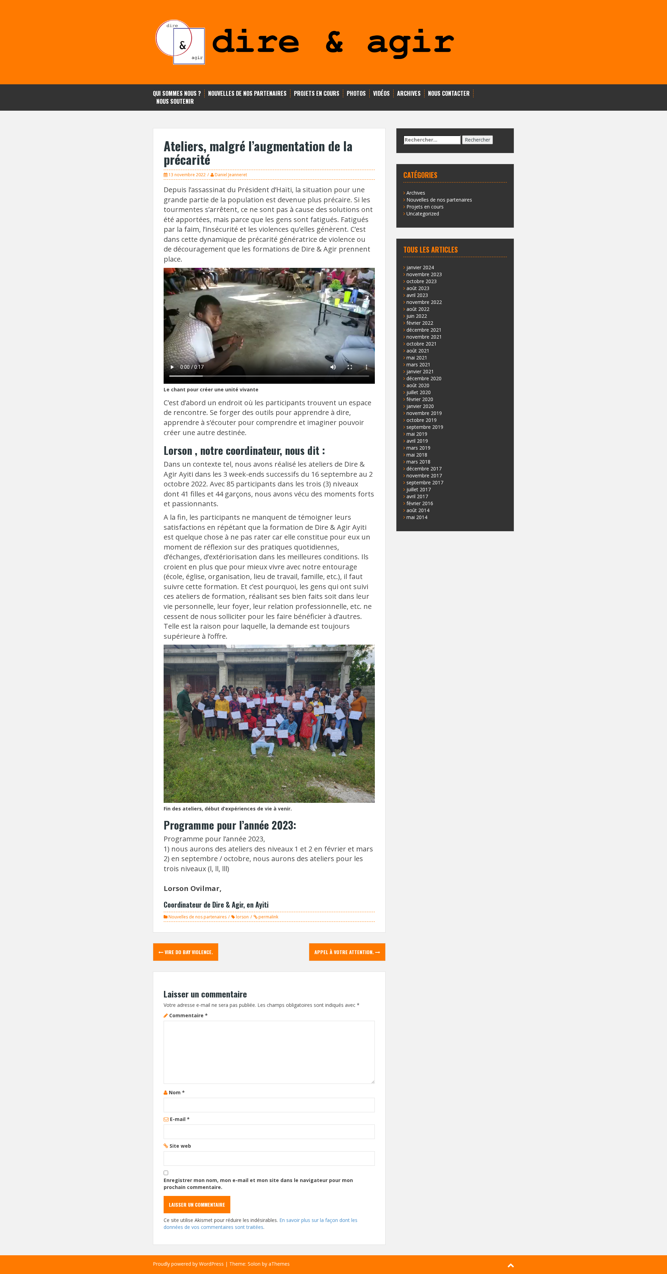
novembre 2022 (424, 302)
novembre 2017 (424, 475)
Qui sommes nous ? (177, 93)
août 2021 (417, 350)
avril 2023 (417, 295)
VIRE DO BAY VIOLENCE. (188, 952)
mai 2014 (416, 517)
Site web (180, 1146)
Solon (254, 1263)
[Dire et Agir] (333, 41)
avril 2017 (417, 496)
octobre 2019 (421, 420)
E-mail (180, 1119)
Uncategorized (422, 213)
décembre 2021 (424, 329)
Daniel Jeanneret (231, 175)
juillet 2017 (418, 489)
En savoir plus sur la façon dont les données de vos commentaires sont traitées (260, 1223)
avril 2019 (417, 441)
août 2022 (417, 309)
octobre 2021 (421, 343)
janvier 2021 (420, 371)
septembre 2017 (424, 482)
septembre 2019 (424, 427)
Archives (409, 93)
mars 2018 (418, 461)
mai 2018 (416, 454)
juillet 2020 (418, 392)
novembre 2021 (424, 336)
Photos (356, 93)
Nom (177, 1092)
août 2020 (417, 385)
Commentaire (188, 1015)
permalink (267, 917)
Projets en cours (316, 93)
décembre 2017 (424, 468)
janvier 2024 (420, 267)
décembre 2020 (424, 378)
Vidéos (381, 93)
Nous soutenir (175, 101)
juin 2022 (416, 316)
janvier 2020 (420, 406)
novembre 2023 (424, 274)
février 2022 (419, 323)
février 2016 (419, 503)
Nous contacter (449, 93)
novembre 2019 (424, 413)
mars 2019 (418, 447)
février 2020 (419, 399)
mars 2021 (418, 364)
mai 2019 (416, 434)
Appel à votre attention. (344, 952)
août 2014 (417, 510)
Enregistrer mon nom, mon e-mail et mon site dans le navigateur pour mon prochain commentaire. (258, 1183)
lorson (242, 917)
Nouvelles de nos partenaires (247, 93)
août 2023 (417, 288)
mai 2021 (416, 357)
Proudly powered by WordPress (188, 1263)
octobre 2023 (421, 281)
